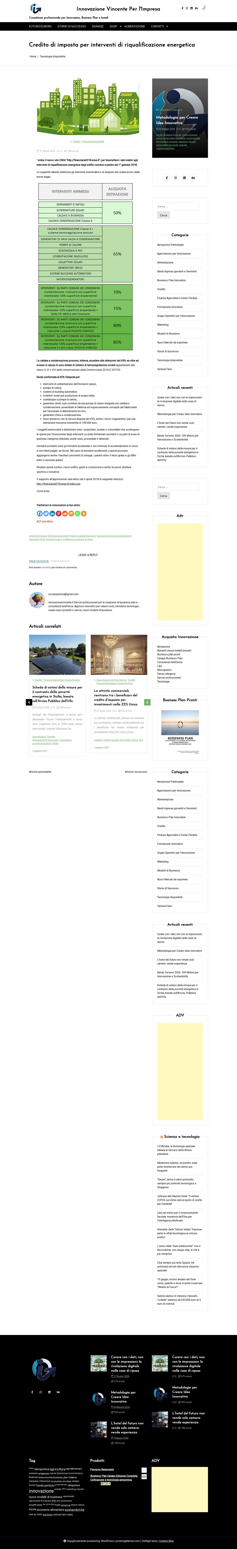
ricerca (65, 1505)
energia (75, 1481)
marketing (71, 1489)
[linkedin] (191, 8)
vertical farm (60, 1514)
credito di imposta (38, 536)
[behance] (196, 8)
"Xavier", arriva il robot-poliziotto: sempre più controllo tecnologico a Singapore (176, 1183)
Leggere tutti (40, 747)
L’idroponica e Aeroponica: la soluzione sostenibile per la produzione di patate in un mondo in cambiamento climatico (119, 704)
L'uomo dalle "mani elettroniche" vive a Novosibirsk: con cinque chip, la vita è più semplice (178, 1250)
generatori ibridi (37, 539)
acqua (31, 1468)
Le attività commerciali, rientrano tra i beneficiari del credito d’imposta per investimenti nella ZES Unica (54, 697)
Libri (159, 666)
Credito (76, 141)
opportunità (68, 1496)
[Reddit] (65, 512)
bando (53, 1473)
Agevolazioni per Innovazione (50, 680)
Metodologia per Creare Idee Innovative (179, 414)
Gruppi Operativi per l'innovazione (176, 315)
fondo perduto (45, 1485)
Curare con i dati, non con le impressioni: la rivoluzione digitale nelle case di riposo (180, 114)
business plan (60, 1477)
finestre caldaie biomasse (83, 536)
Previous (29, 702)
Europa (32, 1485)
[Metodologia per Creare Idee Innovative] (99, 1403)
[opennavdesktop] (204, 8)
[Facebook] (40, 512)
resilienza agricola (103, 757)
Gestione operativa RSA (168, 141)
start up (32, 1514)
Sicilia (32, 1509)
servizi (81, 1505)
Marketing (162, 324)
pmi (58, 1501)
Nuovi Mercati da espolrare (110, 683)
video (70, 1514)
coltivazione (44, 1481)
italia (64, 1489)
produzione (66, 1501)
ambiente (33, 1473)
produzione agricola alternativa (110, 753)
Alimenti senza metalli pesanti (174, 650)
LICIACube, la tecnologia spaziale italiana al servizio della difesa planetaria (176, 1150)
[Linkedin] (52, 512)
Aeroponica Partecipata (170, 244)
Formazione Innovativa (170, 307)
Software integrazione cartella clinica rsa (177, 145)
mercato (80, 1489)
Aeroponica (100, 747)
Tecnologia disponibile (93, 141)
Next (147, 702)
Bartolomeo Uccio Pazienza (70, 1473)
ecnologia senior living (167, 138)
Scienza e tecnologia (182, 1137)
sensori (74, 1505)
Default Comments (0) (39, 561)
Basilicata (33, 1477)
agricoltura (57, 1469)
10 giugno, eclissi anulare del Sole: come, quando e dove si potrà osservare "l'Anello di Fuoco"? (179, 1283)
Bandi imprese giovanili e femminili (177, 271)
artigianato (44, 1473)
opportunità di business (40, 1501)
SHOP (113, 26)
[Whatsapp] (77, 512)
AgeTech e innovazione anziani (172, 131)
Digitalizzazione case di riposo (171, 135)
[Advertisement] (180, 571)
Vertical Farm (103, 690)
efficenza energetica (58, 536)
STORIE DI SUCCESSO (72, 26)
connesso (46, 567)
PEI (54, 1501)
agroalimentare (74, 1468)
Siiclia (73, 740)
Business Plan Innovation (171, 280)
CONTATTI (157, 26)
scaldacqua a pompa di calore (78, 539)
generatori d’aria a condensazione (114, 536)
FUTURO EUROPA (40, 26)
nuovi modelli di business (45, 1497)
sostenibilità (74, 1510)
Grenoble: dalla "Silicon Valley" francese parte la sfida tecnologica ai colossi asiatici (179, 1233)
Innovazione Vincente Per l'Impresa (118, 9)
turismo (48, 1515)
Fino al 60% (64, 740)
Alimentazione (104, 680)
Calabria (36, 740)
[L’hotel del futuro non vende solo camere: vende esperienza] (99, 1434)
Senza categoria (166, 673)
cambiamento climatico (106, 750)
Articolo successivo (136, 771)
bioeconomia (46, 1477)
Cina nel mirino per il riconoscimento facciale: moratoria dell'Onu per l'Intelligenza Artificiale (177, 1216)
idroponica (124, 750)
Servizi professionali (169, 677)
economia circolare (61, 1481)
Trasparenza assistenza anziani (172, 148)
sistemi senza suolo (123, 757)
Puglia (57, 1505)
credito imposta (50, 740)
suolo (39, 1514)
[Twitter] (46, 512)
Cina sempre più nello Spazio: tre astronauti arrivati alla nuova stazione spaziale (178, 1266)
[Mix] (71, 512)
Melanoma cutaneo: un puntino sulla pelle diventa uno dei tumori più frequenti (177, 1166)
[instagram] (187, 8)
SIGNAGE (98, 26)
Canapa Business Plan (169, 658)
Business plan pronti (168, 654)
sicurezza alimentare (50, 1510)
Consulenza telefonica (169, 662)
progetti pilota (35, 1505)
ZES (79, 740)
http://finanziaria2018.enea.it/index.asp (58, 483)
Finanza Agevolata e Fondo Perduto (53, 683)
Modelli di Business (122, 680)
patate (133, 750)
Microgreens (164, 669)
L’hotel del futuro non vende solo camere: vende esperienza (175, 424)
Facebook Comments (60, 561)
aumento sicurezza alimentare (122, 747)
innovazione (41, 1491)
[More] (84, 512)
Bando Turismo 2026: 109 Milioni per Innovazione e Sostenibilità (177, 437)
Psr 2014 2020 (48, 1504)
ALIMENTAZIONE (134, 26)
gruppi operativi (61, 1485)
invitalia (57, 1489)
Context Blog (166, 1541)
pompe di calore (54, 539)
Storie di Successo (106, 687)
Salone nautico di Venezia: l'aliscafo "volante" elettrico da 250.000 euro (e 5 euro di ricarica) (179, 1299)
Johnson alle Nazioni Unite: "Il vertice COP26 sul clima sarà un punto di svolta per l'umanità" (179, 1200)
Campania (33, 1481)
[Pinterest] (58, 512)
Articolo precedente (40, 771)
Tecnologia (163, 681)
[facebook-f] (182, 8)
